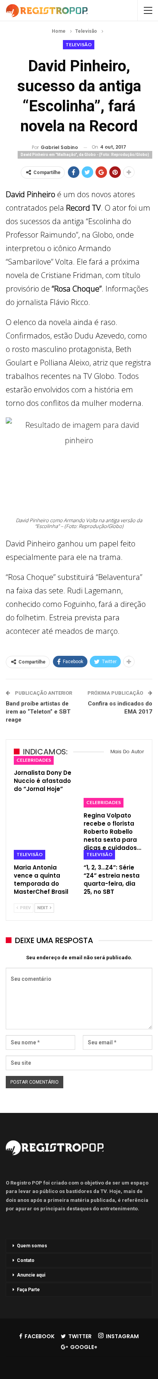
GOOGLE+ (83, 1347)
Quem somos (32, 1245)
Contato (26, 1260)
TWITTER (80, 1336)
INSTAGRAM (122, 1336)
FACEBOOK (39, 1336)
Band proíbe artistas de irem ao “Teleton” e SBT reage (38, 711)
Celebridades (33, 760)
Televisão (79, 44)
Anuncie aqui (31, 1275)
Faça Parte (28, 1289)
